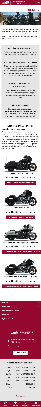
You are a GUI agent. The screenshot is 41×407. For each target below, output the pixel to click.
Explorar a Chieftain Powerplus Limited (20, 217)
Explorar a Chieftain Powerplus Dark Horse (21, 183)
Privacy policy (20, 396)
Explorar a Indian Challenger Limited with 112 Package (21, 286)
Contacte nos (20, 352)
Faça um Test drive (7, 318)
